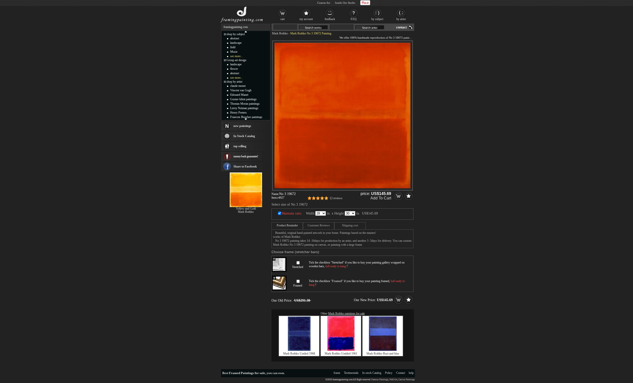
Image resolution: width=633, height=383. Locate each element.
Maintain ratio (291, 213)
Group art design (236, 60)
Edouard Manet (239, 94)
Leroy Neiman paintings (244, 108)
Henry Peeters (238, 112)
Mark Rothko (280, 33)
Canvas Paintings (406, 379)
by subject (377, 19)
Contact (400, 373)
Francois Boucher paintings (246, 117)
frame (337, 373)
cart (282, 19)
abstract (234, 38)
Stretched (297, 267)
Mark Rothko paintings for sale (346, 313)
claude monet (238, 86)
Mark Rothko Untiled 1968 (299, 353)
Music (234, 51)
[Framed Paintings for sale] (242, 22)
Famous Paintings (379, 379)
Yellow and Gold (246, 208)
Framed (297, 285)
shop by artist (234, 81)
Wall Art (393, 379)
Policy (388, 373)
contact (401, 27)
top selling (239, 146)
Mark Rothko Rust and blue (382, 353)
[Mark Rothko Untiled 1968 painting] (299, 350)
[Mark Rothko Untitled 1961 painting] (341, 350)
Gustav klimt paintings (243, 99)
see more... (236, 56)
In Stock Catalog (244, 136)
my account (306, 19)
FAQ (354, 19)
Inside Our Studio (345, 2)
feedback (330, 19)
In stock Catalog (371, 373)
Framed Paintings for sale (247, 373)
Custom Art (323, 2)
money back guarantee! (245, 156)
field (232, 47)
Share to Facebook (245, 166)
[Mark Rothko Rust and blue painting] (383, 350)
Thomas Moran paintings (245, 103)
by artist (401, 19)
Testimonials (351, 373)
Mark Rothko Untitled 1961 (341, 353)
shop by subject (235, 34)
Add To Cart (380, 198)
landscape (236, 43)
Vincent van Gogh (240, 90)
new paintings (242, 126)
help (411, 373)
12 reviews (336, 198)
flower (234, 69)
